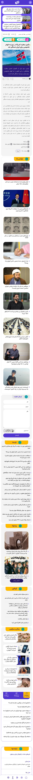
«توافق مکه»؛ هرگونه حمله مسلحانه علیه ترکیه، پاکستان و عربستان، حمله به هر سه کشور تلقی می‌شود (17, 613)
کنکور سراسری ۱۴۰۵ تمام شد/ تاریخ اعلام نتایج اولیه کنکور (16, 338)
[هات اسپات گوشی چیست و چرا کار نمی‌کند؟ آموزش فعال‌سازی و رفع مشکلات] (23, 649)
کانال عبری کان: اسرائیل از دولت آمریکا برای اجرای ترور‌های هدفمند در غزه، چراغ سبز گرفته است (18, 479)
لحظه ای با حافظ (21, 39)
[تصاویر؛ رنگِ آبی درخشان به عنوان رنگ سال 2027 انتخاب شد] (23, 660)
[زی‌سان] (17, 2)
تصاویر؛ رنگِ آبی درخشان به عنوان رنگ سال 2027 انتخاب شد (10, 660)
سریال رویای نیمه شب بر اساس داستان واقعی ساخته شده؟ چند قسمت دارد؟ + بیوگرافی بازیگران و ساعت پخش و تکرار (16, 577)
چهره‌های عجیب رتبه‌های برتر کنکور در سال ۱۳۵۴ (16, 237)
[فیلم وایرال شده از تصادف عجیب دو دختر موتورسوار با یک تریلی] (16, 172)
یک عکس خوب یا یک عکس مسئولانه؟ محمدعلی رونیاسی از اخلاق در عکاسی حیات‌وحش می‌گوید (18, 606)
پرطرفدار (26, 696)
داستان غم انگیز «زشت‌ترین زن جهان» (20, 723)
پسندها (25, 142)
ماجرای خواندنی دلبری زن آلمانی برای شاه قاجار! (18, 733)
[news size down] (12, 79)
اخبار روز (27, 34)
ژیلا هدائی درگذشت (23, 619)
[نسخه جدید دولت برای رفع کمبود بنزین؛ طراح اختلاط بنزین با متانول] (26, 11)
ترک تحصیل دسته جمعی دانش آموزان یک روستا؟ (16, 262)
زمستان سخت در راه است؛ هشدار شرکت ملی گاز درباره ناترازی (13, 19)
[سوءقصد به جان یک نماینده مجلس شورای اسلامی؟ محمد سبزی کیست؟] (16, 276)
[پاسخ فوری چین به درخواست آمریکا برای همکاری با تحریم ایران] (16, 198)
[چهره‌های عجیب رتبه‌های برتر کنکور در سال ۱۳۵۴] (16, 226)
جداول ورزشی (8, 39)
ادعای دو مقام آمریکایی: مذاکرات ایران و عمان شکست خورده (17, 506)
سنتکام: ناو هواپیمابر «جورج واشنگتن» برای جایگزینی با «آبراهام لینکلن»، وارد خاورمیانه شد (16, 485)
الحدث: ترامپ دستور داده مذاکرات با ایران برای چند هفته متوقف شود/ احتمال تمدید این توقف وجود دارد (16, 515)
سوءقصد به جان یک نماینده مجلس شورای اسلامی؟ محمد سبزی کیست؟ (16, 287)
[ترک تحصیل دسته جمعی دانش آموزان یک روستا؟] (16, 251)
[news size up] (3, 79)
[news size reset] (8, 79)
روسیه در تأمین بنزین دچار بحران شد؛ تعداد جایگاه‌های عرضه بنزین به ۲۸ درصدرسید (16, 474)
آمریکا (18, 151)
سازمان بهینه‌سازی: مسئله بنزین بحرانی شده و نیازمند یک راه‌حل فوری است (16, 500)
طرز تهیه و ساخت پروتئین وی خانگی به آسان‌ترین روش (10, 682)
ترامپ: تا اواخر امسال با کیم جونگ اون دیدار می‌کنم (17, 490)
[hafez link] (22, 778)
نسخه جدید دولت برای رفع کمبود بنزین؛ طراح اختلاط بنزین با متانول (12, 11)
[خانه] (26, 778)
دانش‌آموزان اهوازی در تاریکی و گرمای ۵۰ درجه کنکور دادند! (17, 494)
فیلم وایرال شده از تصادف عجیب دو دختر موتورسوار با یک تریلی (16, 183)
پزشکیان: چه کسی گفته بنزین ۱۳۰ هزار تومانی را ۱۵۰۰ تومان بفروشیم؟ (17, 363)
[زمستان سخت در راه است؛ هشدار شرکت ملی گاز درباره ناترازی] (26, 19)
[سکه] (17, 778)
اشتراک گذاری (24, 147)
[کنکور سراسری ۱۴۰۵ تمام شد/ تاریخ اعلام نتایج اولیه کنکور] (16, 326)
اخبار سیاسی (21, 34)
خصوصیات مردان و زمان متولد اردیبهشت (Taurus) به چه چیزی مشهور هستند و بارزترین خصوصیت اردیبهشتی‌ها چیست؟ (10, 671)
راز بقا (27, 773)
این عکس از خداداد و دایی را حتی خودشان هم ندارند (16, 599)
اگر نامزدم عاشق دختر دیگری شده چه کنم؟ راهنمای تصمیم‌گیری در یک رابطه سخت (10, 637)
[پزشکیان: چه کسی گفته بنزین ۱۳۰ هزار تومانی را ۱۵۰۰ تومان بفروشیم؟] (16, 352)
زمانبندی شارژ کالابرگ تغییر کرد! (20, 623)
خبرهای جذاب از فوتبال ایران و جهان (20, 754)
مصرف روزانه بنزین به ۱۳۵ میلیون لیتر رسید (19, 520)
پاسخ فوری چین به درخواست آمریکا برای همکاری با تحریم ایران (17, 210)
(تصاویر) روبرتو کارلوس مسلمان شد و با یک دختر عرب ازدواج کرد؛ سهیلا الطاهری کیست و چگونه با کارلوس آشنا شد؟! (11, 26)
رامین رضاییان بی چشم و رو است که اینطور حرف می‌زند (16, 313)
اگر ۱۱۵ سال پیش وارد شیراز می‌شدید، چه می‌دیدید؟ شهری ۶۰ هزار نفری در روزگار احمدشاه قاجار (16, 552)
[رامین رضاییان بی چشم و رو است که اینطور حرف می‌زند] (16, 301)
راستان (27, 761)
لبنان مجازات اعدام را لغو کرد (21, 594)
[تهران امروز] (13, 777)
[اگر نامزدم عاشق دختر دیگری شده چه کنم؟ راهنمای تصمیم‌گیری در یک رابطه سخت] (23, 637)
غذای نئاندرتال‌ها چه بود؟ (24, 707)
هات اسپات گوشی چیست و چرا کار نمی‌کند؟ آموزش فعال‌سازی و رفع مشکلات (11, 648)
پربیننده (16, 696)
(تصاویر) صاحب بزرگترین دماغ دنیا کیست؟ (19, 703)
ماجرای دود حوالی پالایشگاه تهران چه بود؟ (20, 510)
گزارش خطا (7, 144)
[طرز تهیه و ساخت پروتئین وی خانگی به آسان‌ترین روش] (23, 682)
